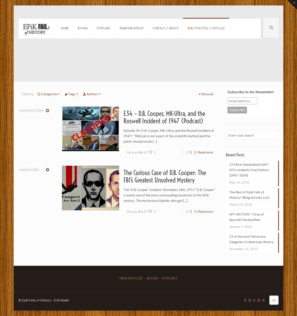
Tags (71, 94)
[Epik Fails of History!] (36, 28)
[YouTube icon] (254, 300)
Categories (49, 94)
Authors (92, 94)
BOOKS (152, 278)
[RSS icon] (263, 300)
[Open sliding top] (292, 5)
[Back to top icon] (274, 300)
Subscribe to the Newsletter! (250, 92)
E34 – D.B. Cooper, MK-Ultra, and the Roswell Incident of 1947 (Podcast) (164, 117)
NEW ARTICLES (131, 278)
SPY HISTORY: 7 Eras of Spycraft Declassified (246, 217)
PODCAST (170, 278)
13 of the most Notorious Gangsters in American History (251, 239)
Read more (205, 152)
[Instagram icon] (258, 300)
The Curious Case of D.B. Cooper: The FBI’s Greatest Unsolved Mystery (164, 176)
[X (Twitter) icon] (249, 300)
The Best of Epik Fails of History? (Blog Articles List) (249, 194)
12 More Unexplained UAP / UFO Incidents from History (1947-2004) (249, 169)
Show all (207, 94)
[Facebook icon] (245, 300)
